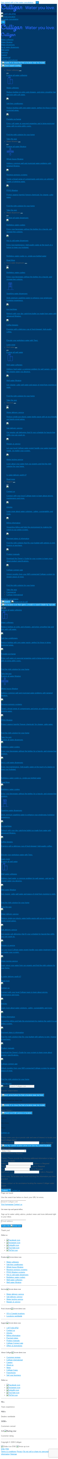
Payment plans (12, 1338)
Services (4, 52)
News (8, 1368)
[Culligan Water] (28, 11)
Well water (5, 50)
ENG (3, 1449)
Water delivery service (15, 1294)
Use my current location (40, 1146)
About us (9, 1365)
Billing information (13, 1336)
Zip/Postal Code (7, 1143)
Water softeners (12, 1262)
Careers (9, 1362)
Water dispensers (8, 45)
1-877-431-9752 (12, 1328)
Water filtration (6, 42)
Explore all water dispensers (17, 218)
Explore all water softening (16, 75)
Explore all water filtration (16, 147)
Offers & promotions (14, 1346)
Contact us (5, 1133)
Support (4, 55)
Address (4, 1164)
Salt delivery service (14, 1297)
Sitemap (13, 1454)
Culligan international (14, 1360)
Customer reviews (13, 1357)
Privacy (20, 1452)
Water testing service (14, 1299)
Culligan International (9, 60)
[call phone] (19, 602)
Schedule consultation (9, 19)
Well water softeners (14, 1280)
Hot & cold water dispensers (17, 1275)
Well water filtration (13, 1282)
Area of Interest (7, 1148)
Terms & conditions (8, 1452)
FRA (7, 1449)
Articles (9, 1333)
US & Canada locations (15, 1314)
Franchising (11, 1373)
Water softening (7, 40)
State (3, 1166)
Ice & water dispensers (10, 47)
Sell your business (13, 1375)
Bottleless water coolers (15, 1277)
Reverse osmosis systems (16, 1270)
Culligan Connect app (14, 1343)
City (2, 1169)
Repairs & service (13, 1302)
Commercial (5, 57)
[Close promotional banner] (37, 2)
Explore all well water (14, 352)
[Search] (3, 22)
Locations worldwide (14, 1316)
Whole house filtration (14, 1267)
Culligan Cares (12, 1370)
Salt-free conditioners (14, 1265)
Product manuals (13, 1341)
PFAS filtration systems (15, 1272)
